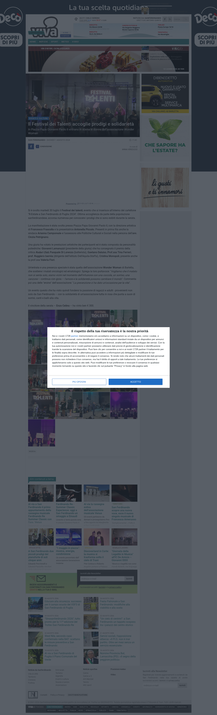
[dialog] (108, 357)
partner (74, 336)
